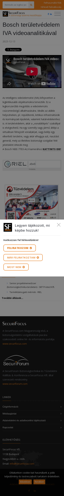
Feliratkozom (18, 248)
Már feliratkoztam (21, 257)
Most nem (14, 267)
